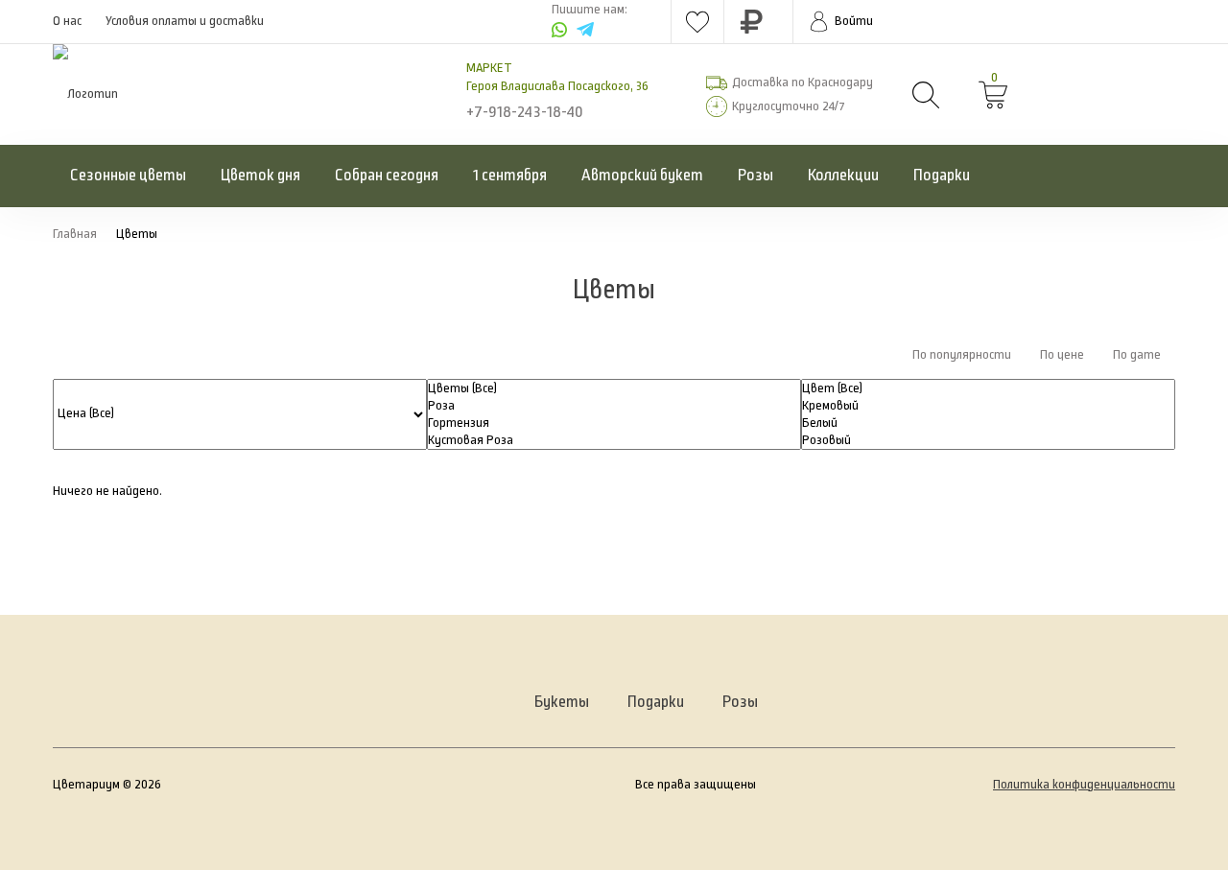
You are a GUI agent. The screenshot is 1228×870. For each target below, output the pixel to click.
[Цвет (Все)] (988, 388)
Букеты (561, 702)
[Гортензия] (614, 423)
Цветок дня (260, 175)
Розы (755, 175)
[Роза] (614, 405)
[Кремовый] (988, 405)
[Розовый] (988, 440)
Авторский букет (642, 175)
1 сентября (510, 175)
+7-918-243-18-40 (524, 112)
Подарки (941, 175)
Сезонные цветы (128, 175)
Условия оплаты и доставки (185, 21)
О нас (67, 21)
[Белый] (988, 423)
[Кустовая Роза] (614, 440)
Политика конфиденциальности (1084, 784)
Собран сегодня (386, 175)
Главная (75, 234)
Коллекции (843, 175)
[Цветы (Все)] (614, 388)
